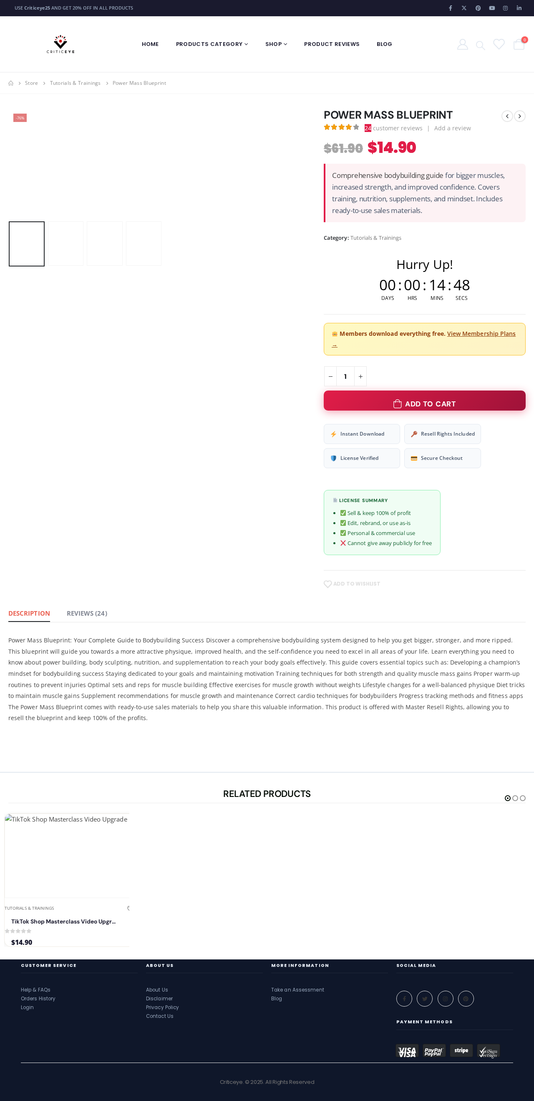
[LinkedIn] (519, 8)
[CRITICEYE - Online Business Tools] (60, 44)
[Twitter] (425, 999)
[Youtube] (492, 8)
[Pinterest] (478, 8)
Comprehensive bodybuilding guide (387, 175)
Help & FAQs (35, 990)
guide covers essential (373, 662)
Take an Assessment (297, 990)
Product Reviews (332, 44)
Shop (273, 44)
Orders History (38, 998)
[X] (464, 8)
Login (27, 1007)
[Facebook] (450, 8)
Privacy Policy (162, 1007)
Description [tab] (29, 613)
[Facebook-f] (404, 999)
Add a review (452, 128)
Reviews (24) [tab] (87, 613)
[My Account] (462, 44)
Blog (384, 44)
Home (150, 44)
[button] (10, 163)
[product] (70, 856)
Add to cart (430, 403)
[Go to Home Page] (10, 83)
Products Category (209, 44)
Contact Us (160, 1016)
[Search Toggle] (480, 44)
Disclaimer (159, 998)
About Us (157, 990)
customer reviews (394, 128)
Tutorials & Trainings (375, 237)
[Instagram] (505, 8)
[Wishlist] (498, 44)
